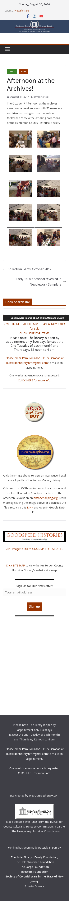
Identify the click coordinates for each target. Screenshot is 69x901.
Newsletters (21, 10)
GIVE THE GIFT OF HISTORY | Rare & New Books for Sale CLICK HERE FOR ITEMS (35, 328)
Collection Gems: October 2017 (29, 269)
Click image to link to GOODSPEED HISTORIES (34, 549)
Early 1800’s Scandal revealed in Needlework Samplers (38, 281)
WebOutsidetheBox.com (44, 795)
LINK (30, 507)
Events (12, 71)
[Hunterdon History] (34, 23)
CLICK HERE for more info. (34, 380)
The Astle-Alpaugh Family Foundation (34, 857)
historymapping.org (46, 498)
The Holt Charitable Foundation (34, 862)
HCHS (23, 71)
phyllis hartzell (41, 96)
